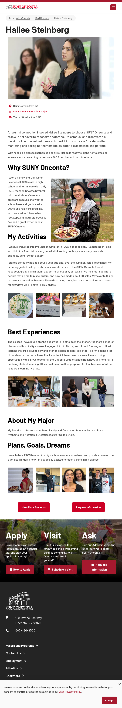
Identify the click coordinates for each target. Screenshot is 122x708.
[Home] (9, 18)
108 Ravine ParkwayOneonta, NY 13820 (28, 620)
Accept (109, 700)
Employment (14, 660)
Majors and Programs (20, 645)
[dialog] (61, 694)
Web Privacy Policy (70, 691)
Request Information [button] (99, 567)
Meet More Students (34, 507)
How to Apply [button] (21, 569)
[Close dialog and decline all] (119, 682)
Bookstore (13, 676)
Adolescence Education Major (30, 111)
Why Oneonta (23, 18)
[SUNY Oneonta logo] (21, 7)
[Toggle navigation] (113, 7)
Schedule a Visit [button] (62, 569)
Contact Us (14, 653)
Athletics (12, 668)
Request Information (88, 507)
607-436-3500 (25, 630)
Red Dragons (42, 18)
